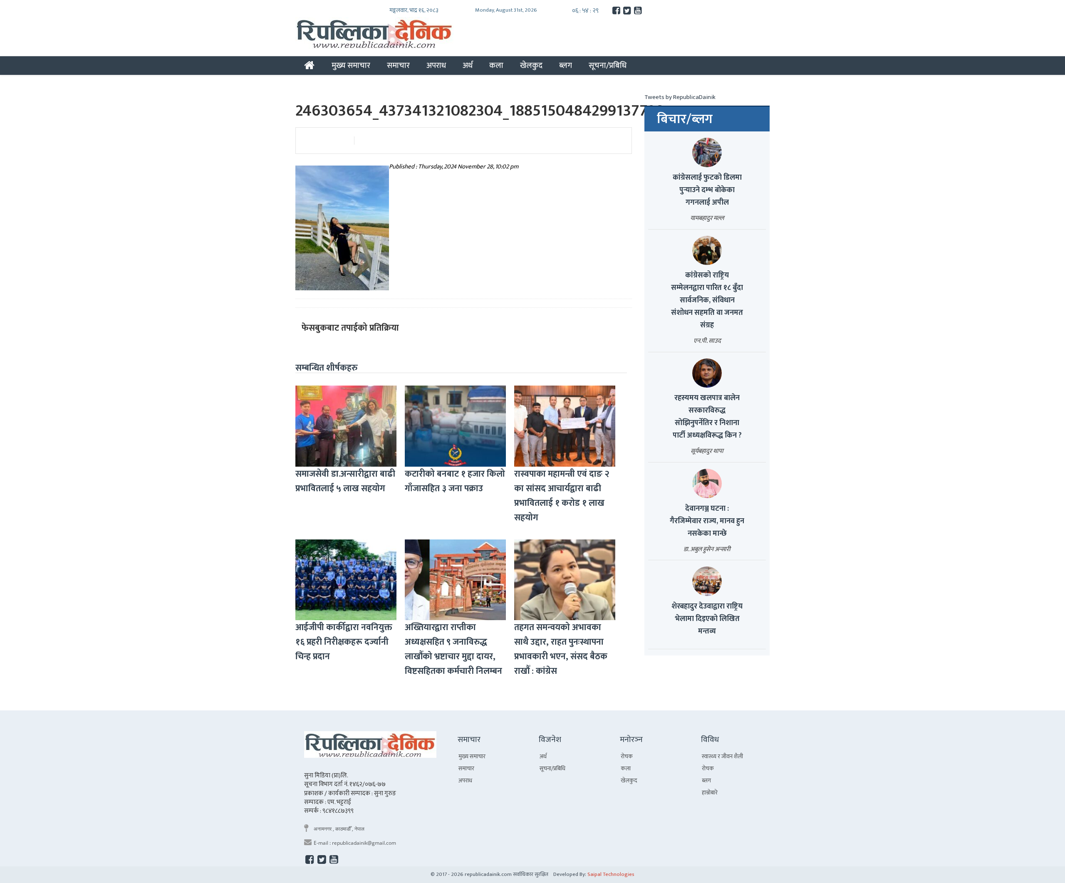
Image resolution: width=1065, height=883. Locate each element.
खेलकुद (531, 65)
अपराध (436, 65)
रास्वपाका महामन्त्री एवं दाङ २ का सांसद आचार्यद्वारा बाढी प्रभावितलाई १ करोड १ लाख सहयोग (561, 496)
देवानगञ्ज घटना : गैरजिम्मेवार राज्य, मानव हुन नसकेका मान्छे (707, 521)
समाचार (398, 65)
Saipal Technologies (610, 874)
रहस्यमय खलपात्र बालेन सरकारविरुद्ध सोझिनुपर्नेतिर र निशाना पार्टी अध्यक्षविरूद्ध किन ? (707, 417)
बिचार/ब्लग (685, 119)
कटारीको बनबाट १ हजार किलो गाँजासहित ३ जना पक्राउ (455, 481)
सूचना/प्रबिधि (608, 65)
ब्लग (565, 65)
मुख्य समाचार (351, 65)
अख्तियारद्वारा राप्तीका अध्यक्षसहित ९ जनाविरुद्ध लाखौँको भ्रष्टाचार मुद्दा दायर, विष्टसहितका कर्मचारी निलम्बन (453, 649)
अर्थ (468, 65)
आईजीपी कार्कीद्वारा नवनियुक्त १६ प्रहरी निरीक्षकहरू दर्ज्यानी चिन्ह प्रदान (343, 642)
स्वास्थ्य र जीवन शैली (722, 756)
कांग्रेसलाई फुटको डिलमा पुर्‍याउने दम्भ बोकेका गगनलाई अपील (707, 190)
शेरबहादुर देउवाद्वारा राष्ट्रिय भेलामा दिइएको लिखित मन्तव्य (707, 619)
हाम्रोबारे (710, 792)
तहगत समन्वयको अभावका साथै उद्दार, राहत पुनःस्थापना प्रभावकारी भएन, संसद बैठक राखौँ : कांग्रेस (560, 649)
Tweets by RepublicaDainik (680, 97)
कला (496, 65)
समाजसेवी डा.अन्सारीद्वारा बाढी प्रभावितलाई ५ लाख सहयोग (345, 481)
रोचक (627, 756)
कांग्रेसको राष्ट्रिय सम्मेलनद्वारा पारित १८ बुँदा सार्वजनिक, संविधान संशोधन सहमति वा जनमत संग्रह (707, 300)
